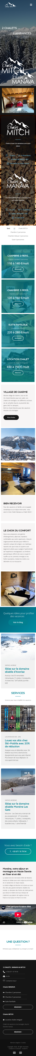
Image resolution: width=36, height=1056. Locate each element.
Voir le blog (18, 622)
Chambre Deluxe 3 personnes (18, 236)
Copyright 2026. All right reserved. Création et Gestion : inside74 (18, 1048)
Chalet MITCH (23, 228)
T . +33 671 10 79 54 (18, 851)
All (14, 228)
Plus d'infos (11, 417)
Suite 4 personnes (18, 240)
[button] (31, 5)
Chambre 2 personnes (18, 232)
